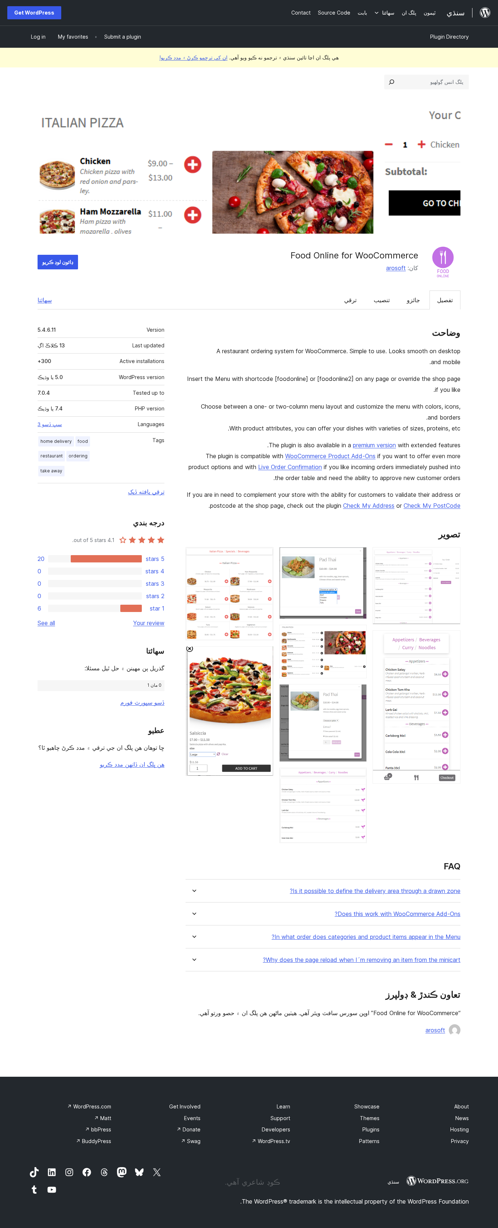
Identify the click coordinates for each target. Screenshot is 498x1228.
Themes (370, 1118)
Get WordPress (34, 12)
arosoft (396, 268)
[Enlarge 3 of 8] (357, 557)
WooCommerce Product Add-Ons (330, 456)
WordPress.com (89, 1106)
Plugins (371, 1129)
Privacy (460, 1141)
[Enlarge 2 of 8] (450, 640)
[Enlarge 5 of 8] (357, 694)
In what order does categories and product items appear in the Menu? (366, 936)
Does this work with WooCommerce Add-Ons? (397, 914)
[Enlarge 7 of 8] (263, 557)
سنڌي (393, 1182)
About (461, 1106)
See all (46, 623)
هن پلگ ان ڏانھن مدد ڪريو (132, 764)
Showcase (367, 1106)
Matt (102, 1118)
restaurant (51, 456)
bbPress (98, 1129)
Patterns (369, 1141)
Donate (188, 1129)
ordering (78, 456)
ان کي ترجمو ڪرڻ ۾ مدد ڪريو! (193, 57)
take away (51, 470)
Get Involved (185, 1106)
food (83, 441)
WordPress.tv (271, 1141)
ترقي (350, 300)
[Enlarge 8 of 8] (263, 656)
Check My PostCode (432, 505)
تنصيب (382, 300)
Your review (148, 623)
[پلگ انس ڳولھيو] (391, 82)
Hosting (459, 1129)
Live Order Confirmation (290, 467)
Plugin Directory (449, 37)
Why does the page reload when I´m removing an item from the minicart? (361, 959)
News (462, 1118)
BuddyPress (93, 1141)
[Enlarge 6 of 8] (357, 777)
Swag (191, 1141)
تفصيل (445, 300)
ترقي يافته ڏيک (146, 491)
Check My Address (368, 505)
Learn (283, 1106)
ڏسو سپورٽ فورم (142, 702)
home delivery (56, 441)
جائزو (413, 300)
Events (192, 1118)
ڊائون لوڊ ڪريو (57, 262)
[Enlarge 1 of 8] (450, 557)
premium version (374, 445)
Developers (276, 1129)
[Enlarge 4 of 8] (357, 634)
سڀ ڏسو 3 (50, 424)
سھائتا (45, 300)
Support (280, 1118)
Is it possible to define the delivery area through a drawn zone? (375, 891)
